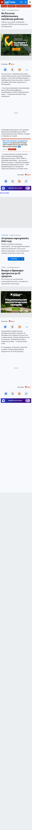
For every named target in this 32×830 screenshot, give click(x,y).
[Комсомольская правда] (10, 2)
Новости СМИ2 (4, 193)
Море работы (11, 6)
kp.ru (12, 64)
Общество (5, 149)
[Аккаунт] (30, 2)
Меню (2, 2)
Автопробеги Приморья (23, 6)
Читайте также (5, 235)
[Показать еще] (27, 70)
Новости (3, 6)
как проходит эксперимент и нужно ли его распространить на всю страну (15, 144)
